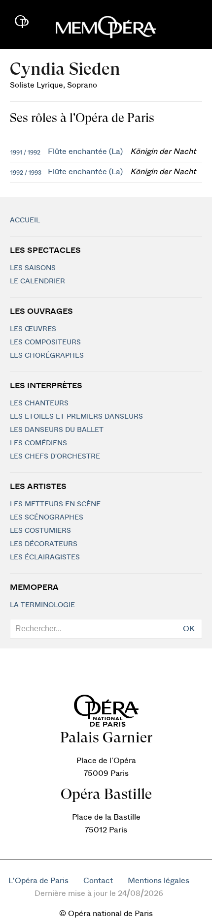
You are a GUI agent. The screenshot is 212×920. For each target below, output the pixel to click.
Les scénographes (46, 517)
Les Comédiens (38, 443)
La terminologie (42, 605)
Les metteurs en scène (55, 504)
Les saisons (33, 268)
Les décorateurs (43, 544)
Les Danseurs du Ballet (57, 430)
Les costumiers (40, 530)
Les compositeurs (45, 342)
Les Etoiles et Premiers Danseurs (76, 416)
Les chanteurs (39, 403)
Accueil (25, 220)
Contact (98, 881)
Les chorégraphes (47, 355)
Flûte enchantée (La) (85, 151)
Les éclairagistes (45, 557)
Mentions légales (158, 881)
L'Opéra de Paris (38, 881)
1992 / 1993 (25, 173)
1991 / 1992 (25, 152)
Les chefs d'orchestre (55, 456)
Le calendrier (37, 281)
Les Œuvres (33, 329)
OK (189, 629)
